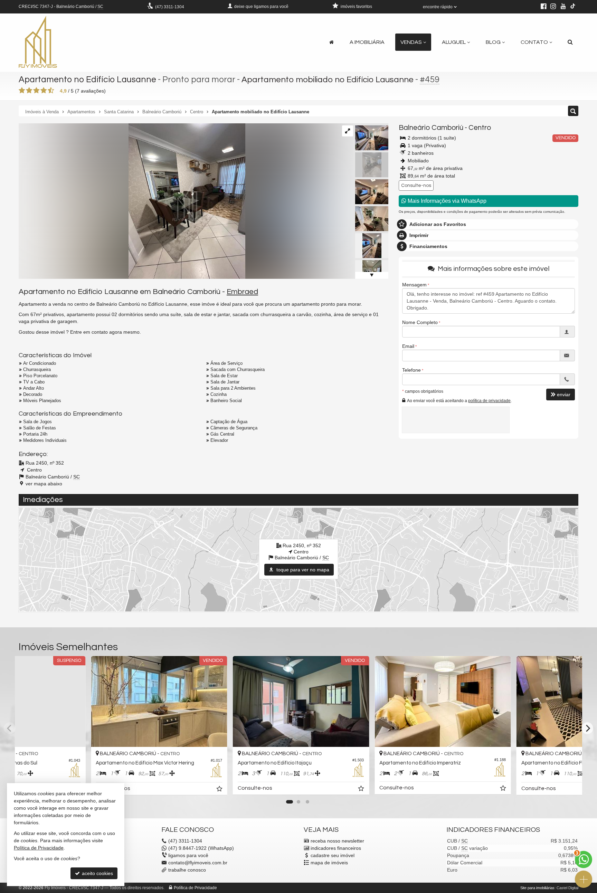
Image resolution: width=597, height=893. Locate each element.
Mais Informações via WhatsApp (446, 201)
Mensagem (414, 284)
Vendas (411, 42)
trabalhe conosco (187, 870)
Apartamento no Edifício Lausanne (87, 79)
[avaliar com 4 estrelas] (43, 90)
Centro (479, 127)
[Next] (587, 728)
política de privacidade (489, 400)
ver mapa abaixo (44, 483)
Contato (534, 42)
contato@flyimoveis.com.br (197, 862)
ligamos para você (188, 855)
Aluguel (454, 42)
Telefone (411, 370)
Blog (493, 42)
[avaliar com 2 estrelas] (29, 90)
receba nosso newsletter (337, 841)
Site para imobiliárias (537, 888)
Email (408, 346)
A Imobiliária (367, 42)
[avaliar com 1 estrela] (22, 90)
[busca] (570, 42)
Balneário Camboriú (431, 127)
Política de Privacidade (195, 887)
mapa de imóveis (329, 862)
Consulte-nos (416, 185)
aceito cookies (96, 873)
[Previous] (10, 728)
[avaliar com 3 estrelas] (36, 90)
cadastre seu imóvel (332, 855)
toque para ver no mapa (302, 569)
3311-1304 (169, 6)
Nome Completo (420, 322)
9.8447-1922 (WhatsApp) (201, 848)
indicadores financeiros (336, 848)
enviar (563, 394)
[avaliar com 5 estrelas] (51, 90)
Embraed (242, 292)
